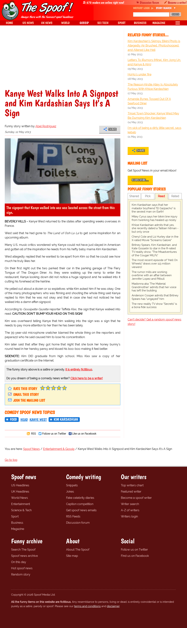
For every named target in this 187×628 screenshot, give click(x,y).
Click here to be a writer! (86, 378)
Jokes (70, 491)
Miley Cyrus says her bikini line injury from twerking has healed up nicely (154, 218)
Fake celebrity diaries (80, 498)
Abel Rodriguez (45, 126)
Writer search (130, 504)
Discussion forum (149, 2)
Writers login (129, 516)
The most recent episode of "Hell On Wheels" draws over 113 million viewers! (155, 263)
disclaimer (113, 606)
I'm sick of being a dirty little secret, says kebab (154, 130)
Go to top (11, 460)
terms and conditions (87, 606)
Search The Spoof (23, 549)
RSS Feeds (73, 516)
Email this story (26, 394)
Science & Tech (21, 510)
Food (13, 419)
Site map (72, 556)
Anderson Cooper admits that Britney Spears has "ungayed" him (155, 297)
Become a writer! (177, 2)
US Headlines (20, 485)
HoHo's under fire (139, 74)
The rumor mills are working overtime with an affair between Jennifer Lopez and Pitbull (152, 275)
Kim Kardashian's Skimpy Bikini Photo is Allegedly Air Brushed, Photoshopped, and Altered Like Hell (154, 45)
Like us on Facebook (84, 433)
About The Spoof (77, 549)
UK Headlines (20, 491)
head (24, 419)
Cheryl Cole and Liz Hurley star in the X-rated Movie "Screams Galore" (155, 238)
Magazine (17, 529)
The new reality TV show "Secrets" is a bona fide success (154, 305)
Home (9, 23)
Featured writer (131, 491)
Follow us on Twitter (54, 433)
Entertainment (20, 504)
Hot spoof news (22, 568)
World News (19, 498)
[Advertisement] (62, 61)
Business (17, 522)
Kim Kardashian (66, 419)
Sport (15, 516)
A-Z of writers (130, 510)
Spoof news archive (24, 556)
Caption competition (79, 504)
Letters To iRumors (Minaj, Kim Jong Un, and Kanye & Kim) (154, 62)
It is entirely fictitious (78, 369)
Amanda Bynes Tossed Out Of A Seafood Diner (149, 101)
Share (112, 129)
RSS (33, 433)
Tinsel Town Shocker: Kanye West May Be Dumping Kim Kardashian (153, 116)
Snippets (72, 485)
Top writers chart (132, 485)
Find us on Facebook (135, 556)
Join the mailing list (29, 400)
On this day (18, 562)
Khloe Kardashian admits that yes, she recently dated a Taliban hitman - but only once (155, 228)
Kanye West (38, 419)
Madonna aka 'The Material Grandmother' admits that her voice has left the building (154, 287)
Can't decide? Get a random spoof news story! (154, 322)
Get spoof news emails (81, 510)
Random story (20, 574)
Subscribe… (140, 180)
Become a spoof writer (136, 498)
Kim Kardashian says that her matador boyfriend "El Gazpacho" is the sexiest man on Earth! (153, 208)
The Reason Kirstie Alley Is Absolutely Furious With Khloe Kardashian (153, 87)
